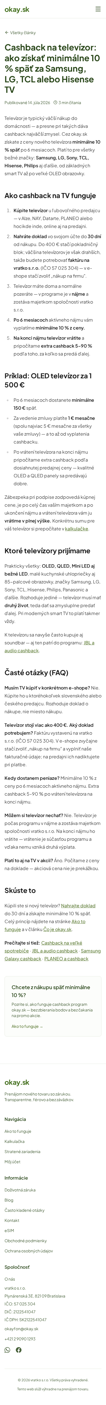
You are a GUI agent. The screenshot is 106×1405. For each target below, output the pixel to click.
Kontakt (12, 1220)
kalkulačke (76, 529)
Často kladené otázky (25, 1210)
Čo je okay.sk (57, 929)
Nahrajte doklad (78, 905)
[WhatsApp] (7, 1350)
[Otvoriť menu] (98, 9)
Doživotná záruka (20, 1189)
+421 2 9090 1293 (20, 1338)
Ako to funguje (18, 1131)
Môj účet (12, 1161)
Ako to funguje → (27, 1026)
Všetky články (23, 32)
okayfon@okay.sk (21, 1328)
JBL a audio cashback (55, 951)
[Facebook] (19, 1350)
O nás (10, 1278)
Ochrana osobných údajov (29, 1250)
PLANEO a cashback (66, 958)
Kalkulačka (15, 1141)
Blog (9, 1199)
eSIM (9, 1230)
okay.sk (17, 9)
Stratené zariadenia (22, 1151)
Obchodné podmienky (26, 1240)
